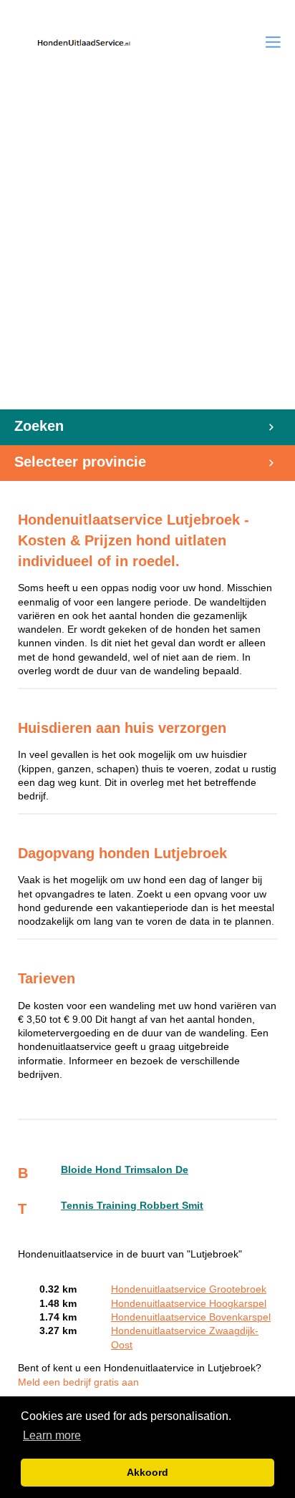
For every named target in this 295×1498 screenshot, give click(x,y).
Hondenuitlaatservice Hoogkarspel (188, 1303)
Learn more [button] (52, 1435)
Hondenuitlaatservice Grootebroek (188, 1289)
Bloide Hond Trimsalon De (124, 1169)
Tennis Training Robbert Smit (132, 1205)
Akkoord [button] (147, 1472)
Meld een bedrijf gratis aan (78, 1382)
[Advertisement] (147, 254)
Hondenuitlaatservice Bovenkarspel (191, 1317)
